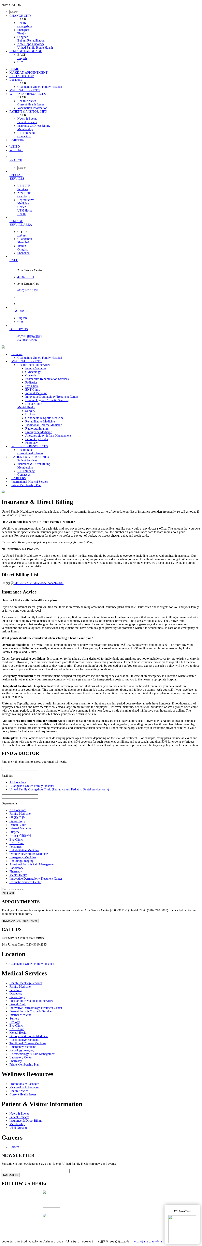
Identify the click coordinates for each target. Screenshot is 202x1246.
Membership (25, 129)
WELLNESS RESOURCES (27, 93)
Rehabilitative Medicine (40, 421)
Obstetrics (31, 375)
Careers (14, 1147)
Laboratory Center (36, 439)
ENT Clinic (32, 389)
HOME (14, 69)
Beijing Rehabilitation (31, 40)
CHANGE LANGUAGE (25, 51)
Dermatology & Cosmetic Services (46, 400)
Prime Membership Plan (26, 485)
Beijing (21, 22)
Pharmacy (15, 871)
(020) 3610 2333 (27, 290)
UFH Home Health (24, 212)
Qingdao (22, 37)
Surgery (30, 410)
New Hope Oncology (30, 44)
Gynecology (33, 371)
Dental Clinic (33, 403)
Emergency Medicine (38, 432)
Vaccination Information (32, 108)
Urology (30, 414)
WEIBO (14, 146)
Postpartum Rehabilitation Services (47, 379)
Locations (15, 79)
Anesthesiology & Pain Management (48, 435)
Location (16, 354)
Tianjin (21, 33)
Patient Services (27, 122)
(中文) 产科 (17, 817)
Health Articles (26, 101)
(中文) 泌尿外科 (20, 835)
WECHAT (16, 150)
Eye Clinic (31, 386)
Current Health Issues (30, 104)
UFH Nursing (26, 132)
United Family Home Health (35, 47)
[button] (104, 160)
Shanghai (23, 29)
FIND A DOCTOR (21, 76)
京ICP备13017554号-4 (148, 1241)
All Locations (17, 782)
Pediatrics (31, 382)
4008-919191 (25, 277)
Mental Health (26, 407)
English (22, 58)
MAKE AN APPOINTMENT (28, 72)
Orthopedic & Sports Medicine (44, 418)
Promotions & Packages (24, 1083)
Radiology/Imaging (37, 428)
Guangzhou (24, 26)
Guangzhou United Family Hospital (39, 86)
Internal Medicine (36, 393)
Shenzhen (23, 253)
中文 (20, 62)
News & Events (27, 118)
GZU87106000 (27, 340)
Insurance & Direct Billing (33, 125)
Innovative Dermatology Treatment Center (51, 396)
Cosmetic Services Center (25, 882)
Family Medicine (35, 368)
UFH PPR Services (23, 187)
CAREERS (16, 139)
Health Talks (25, 449)
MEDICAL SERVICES (24, 90)
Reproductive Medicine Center (25, 203)
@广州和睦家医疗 (29, 336)
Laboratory (16, 868)
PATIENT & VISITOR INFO (28, 111)
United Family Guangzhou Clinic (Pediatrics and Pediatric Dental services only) (59, 789)
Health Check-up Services (33, 364)
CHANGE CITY (20, 15)
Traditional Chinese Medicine (43, 425)
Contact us (24, 136)
